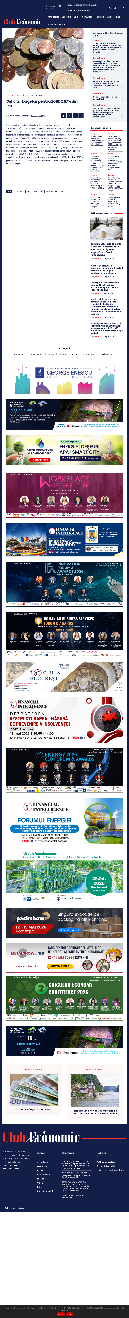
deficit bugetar (33, 191)
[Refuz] (126, 1311)
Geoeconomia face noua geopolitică (105, 98)
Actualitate (13, 95)
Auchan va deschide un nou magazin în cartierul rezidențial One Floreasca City (106, 84)
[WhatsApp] (81, 115)
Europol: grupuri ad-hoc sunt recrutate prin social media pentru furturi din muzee (114, 202)
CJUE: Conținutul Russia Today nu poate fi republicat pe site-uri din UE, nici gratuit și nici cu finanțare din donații (107, 47)
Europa (96, 40)
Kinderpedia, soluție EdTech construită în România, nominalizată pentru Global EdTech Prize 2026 (104, 286)
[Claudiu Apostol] (8, 116)
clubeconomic (19, 191)
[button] (115, 8)
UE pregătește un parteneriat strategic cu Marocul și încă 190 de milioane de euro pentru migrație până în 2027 (115, 162)
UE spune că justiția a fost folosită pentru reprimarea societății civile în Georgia (97, 202)
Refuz (70, 1314)
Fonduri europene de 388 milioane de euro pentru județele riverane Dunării (95, 1112)
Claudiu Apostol (20, 116)
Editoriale (98, 94)
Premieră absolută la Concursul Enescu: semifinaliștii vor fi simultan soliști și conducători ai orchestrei (106, 270)
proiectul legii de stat (54, 191)
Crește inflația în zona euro (34, 1109)
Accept (61, 1314)
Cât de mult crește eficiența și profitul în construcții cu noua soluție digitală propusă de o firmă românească (106, 112)
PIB (42, 191)
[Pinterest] (75, 115)
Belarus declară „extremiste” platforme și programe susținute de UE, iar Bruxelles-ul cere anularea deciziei (97, 183)
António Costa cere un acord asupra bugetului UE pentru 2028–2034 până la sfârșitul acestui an (97, 142)
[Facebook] (123, 7)
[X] (69, 115)
